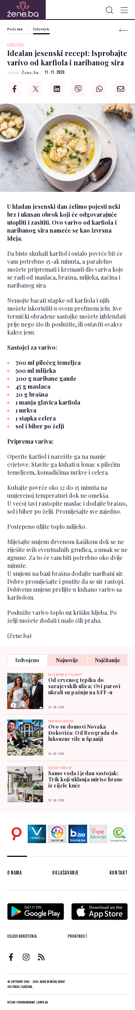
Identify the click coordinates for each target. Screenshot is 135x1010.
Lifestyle (41, 29)
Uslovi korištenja (22, 936)
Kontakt (118, 872)
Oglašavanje (65, 872)
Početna (15, 29)
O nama (14, 872)
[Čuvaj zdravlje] (98, 834)
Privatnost (77, 936)
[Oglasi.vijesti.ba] (16, 834)
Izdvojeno (27, 660)
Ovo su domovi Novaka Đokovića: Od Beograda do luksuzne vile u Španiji (83, 733)
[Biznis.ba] (77, 834)
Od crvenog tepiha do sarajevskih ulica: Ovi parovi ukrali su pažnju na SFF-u (84, 686)
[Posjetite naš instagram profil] (26, 957)
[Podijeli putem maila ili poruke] (120, 89)
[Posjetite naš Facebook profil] (11, 957)
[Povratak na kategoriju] (123, 31)
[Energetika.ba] (118, 834)
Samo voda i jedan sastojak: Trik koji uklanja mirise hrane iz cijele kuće (85, 779)
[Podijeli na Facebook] (14, 89)
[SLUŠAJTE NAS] (57, 834)
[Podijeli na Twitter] (35, 89)
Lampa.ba (42, 1002)
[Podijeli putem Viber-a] (78, 89)
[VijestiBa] (37, 834)
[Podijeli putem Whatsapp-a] (99, 89)
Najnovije (67, 660)
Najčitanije (107, 660)
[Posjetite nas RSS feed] (41, 957)
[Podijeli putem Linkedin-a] (57, 89)
